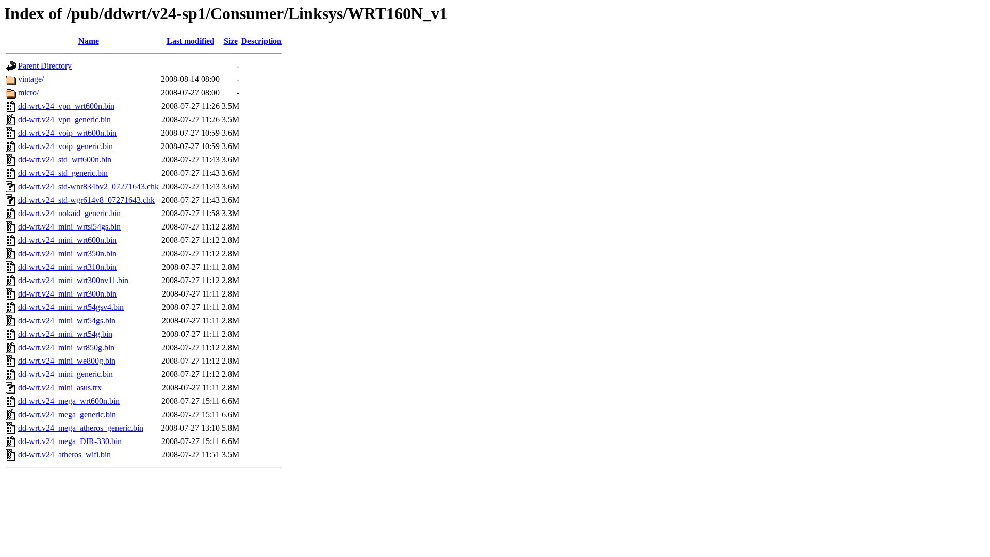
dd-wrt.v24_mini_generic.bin (65, 374)
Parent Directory (45, 65)
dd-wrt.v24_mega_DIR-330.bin (70, 441)
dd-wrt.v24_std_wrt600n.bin (64, 159)
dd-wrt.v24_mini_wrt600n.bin (67, 240)
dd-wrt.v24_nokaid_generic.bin (69, 213)
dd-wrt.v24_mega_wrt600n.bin (69, 401)
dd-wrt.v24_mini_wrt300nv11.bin (73, 280)
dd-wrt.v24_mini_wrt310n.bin (67, 267)
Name (88, 41)
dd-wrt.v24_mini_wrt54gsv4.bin (71, 307)
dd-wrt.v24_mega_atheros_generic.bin (80, 427)
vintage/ (31, 79)
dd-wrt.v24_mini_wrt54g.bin (65, 334)
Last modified (190, 41)
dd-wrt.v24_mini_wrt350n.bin (67, 253)
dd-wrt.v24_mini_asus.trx (60, 387)
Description (261, 41)
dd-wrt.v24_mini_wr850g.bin (66, 347)
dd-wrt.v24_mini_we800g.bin (67, 360)
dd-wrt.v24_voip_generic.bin (65, 146)
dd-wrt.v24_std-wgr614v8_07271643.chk (86, 199)
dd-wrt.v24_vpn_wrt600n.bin (66, 106)
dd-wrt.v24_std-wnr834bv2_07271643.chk (88, 186)
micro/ (28, 92)
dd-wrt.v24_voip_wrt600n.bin (67, 132)
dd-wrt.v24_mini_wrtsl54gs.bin (69, 226)
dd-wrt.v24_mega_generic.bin (67, 414)
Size (231, 41)
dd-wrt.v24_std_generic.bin (63, 173)
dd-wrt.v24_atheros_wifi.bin (64, 454)
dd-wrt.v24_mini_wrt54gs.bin (67, 320)
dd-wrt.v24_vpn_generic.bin (64, 119)
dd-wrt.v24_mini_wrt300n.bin (67, 293)
